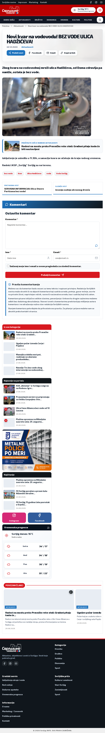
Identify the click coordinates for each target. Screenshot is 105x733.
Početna (5, 26)
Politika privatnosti (11, 716)
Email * (57, 252)
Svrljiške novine (9, 2)
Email (53, 53)
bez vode (8, 173)
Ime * (8, 252)
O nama (5, 706)
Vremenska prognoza (12, 694)
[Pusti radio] (100, 10)
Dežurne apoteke (10, 689)
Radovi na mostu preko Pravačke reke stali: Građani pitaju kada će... (38, 614)
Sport (57, 668)
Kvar (20, 173)
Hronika (64, 20)
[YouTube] (101, 2)
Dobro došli (9, 20)
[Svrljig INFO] (10, 10)
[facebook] (4, 663)
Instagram (14, 521)
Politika (88, 20)
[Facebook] (90, 2)
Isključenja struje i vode (13, 680)
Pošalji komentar (50, 275)
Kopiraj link (69, 53)
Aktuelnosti (24, 20)
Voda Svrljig (61, 173)
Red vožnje (7, 685)
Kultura (76, 20)
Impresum (22, 2)
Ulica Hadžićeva (34, 173)
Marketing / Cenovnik (12, 711)
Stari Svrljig (60, 685)
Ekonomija (51, 20)
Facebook (37, 53)
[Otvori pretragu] (100, 20)
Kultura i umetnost (63, 680)
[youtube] (16, 663)
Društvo (39, 20)
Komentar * (11, 219)
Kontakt (43, 2)
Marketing (33, 2)
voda (48, 173)
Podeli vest (17, 53)
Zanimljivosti (61, 689)
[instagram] (10, 663)
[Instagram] (96, 2)
